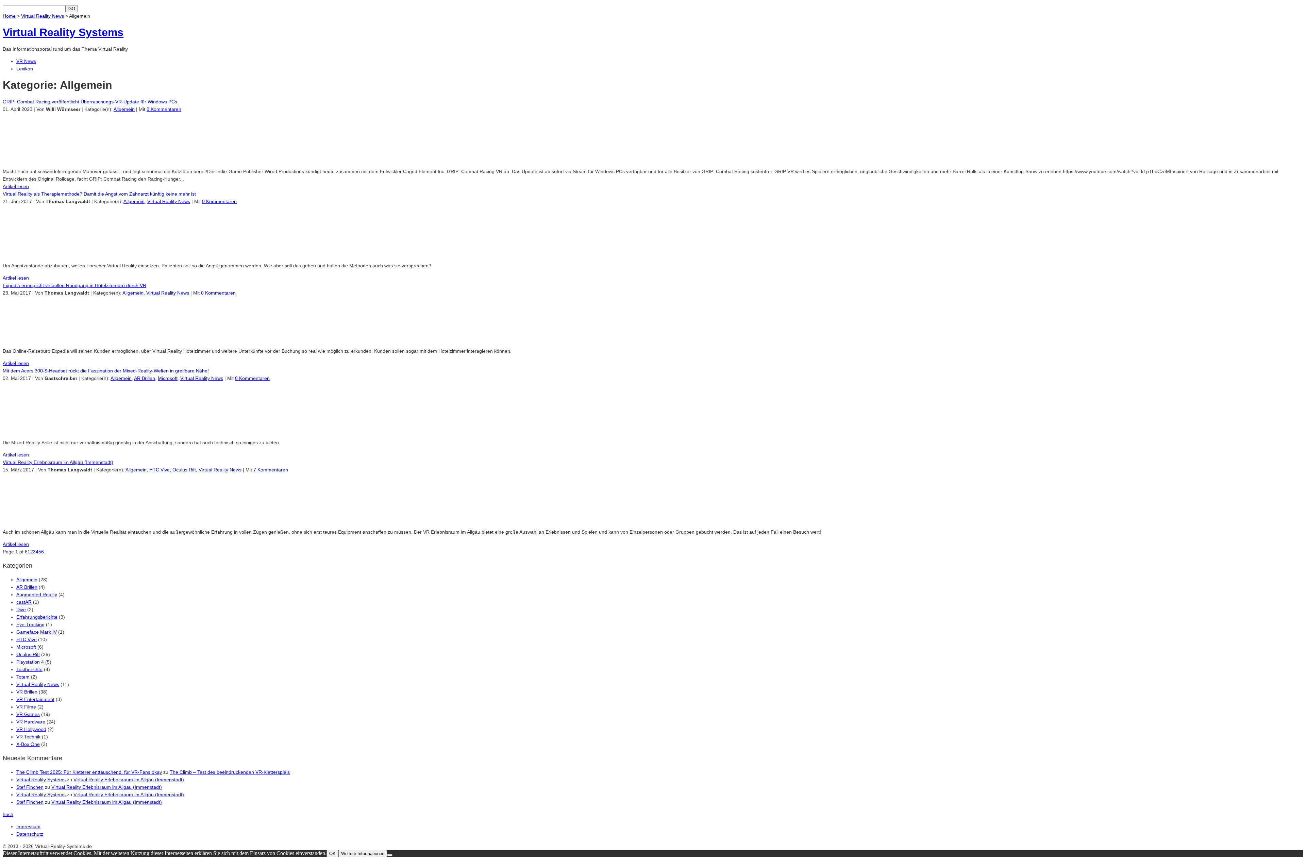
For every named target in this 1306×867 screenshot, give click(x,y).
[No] (389, 855)
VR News (26, 61)
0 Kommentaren (164, 109)
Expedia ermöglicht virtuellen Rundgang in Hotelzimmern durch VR (74, 285)
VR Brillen (26, 692)
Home (9, 16)
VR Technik (28, 736)
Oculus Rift (184, 469)
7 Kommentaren (270, 469)
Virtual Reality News (42, 16)
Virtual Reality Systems (41, 779)
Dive (21, 609)
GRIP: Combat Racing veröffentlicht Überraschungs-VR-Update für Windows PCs (90, 101)
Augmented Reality (36, 594)
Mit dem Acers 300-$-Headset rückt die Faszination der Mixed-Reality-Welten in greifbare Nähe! (106, 370)
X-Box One (28, 744)
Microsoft (168, 378)
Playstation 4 (30, 662)
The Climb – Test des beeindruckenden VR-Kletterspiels (230, 772)
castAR (24, 602)
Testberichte (29, 669)
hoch (8, 814)
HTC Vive (159, 469)
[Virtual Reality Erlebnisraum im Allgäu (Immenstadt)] (50, 519)
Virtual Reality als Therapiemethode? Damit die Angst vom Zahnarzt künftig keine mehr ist (99, 194)
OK (332, 853)
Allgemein (124, 109)
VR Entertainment (35, 699)
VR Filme (26, 707)
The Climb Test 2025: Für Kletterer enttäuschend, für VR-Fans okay (89, 772)
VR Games (28, 714)
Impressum (28, 826)
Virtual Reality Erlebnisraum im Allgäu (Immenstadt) (58, 462)
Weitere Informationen (362, 853)
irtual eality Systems (63, 32)
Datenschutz (29, 834)
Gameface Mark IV (36, 632)
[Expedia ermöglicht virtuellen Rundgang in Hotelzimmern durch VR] (50, 338)
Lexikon (24, 68)
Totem (23, 677)
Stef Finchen (30, 787)
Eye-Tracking (30, 624)
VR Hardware (30, 721)
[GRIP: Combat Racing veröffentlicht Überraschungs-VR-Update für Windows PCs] (50, 159)
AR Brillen (144, 378)
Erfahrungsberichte (36, 617)
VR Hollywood (31, 729)
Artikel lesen (16, 186)
